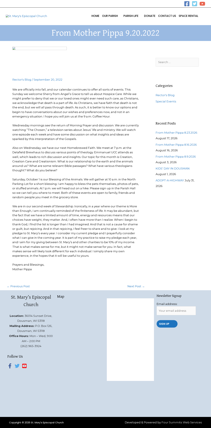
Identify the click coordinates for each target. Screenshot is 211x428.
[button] (119, 16)
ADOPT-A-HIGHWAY (170, 180)
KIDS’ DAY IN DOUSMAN (173, 168)
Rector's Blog (21, 79)
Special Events (166, 101)
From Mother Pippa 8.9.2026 (176, 156)
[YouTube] (202, 4)
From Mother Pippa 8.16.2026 (176, 144)
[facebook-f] (10, 365)
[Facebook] (187, 4)
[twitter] (18, 365)
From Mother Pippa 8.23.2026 (176, 132)
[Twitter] (194, 4)
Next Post (136, 286)
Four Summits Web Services (182, 422)
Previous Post (18, 286)
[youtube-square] (25, 365)
